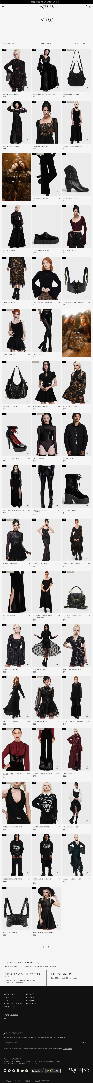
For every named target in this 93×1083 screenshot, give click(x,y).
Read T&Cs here (67, 1048)
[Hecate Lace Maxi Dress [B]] (76, 697)
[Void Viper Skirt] (16, 592)
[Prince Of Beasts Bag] (76, 70)
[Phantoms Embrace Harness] (76, 278)
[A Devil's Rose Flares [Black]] (46, 749)
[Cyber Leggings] (46, 330)
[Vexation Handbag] (16, 382)
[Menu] (3, 6)
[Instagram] (5, 1070)
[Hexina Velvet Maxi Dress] (76, 122)
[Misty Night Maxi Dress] (76, 540)
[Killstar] (79, 1070)
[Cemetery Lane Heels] (16, 434)
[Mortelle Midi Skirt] (16, 278)
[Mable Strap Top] (16, 330)
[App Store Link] (37, 1070)
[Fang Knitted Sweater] (46, 803)
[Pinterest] (13, 1070)
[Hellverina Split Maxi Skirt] (16, 486)
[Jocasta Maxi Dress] (16, 697)
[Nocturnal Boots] (76, 486)
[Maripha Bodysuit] (16, 540)
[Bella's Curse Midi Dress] (76, 855)
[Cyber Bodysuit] (46, 434)
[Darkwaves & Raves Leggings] (46, 486)
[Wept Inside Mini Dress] (46, 382)
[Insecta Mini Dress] (46, 697)
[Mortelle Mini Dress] (76, 382)
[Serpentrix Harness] (16, 908)
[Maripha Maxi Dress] (46, 540)
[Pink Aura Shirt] (16, 226)
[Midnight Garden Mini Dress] (76, 645)
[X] (26, 1070)
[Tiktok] (9, 1070)
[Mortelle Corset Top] (46, 122)
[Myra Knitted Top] (76, 226)
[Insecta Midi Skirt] (46, 645)
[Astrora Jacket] (76, 434)
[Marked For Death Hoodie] (16, 855)
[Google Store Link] (53, 1070)
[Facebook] (18, 1070)
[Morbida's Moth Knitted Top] (46, 278)
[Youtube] (22, 1070)
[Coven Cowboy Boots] (76, 174)
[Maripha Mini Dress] (16, 645)
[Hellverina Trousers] (46, 174)
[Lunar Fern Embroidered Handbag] (76, 592)
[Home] (46, 6)
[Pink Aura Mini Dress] (16, 70)
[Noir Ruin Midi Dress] (76, 803)
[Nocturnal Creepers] (46, 226)
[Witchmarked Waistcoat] (16, 803)
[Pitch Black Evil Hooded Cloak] (46, 855)
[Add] (27, 88)
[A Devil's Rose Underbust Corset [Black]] (16, 749)
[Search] (86, 6)
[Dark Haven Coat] (76, 749)
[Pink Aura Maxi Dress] (16, 122)
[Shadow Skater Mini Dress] (46, 908)
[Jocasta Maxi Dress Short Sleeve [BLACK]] (46, 592)
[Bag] (90, 6)
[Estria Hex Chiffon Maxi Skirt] (46, 70)
